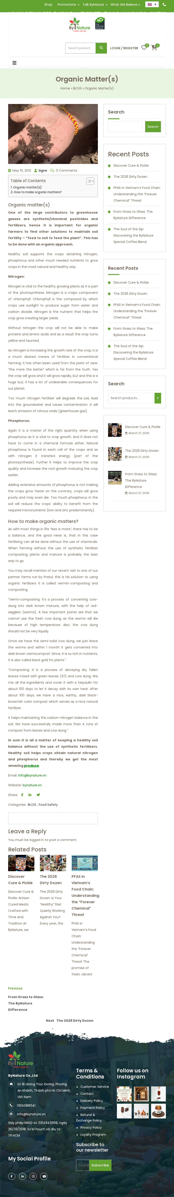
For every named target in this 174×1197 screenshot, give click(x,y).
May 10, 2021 (21, 170)
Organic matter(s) (27, 187)
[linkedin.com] (30, 795)
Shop (48, 4)
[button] (29, 63)
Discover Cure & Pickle (20, 879)
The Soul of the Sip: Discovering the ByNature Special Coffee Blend (133, 235)
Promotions (67, 4)
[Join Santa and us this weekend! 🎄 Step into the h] (124, 1093)
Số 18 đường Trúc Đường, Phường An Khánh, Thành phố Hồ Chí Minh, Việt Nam (44, 1090)
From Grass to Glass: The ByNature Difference (141, 480)
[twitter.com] (38, 795)
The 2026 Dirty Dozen (51, 879)
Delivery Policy (91, 1100)
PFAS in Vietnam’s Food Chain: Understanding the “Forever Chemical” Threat (85, 895)
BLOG (77, 88)
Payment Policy (92, 1107)
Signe (42, 170)
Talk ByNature (93, 4)
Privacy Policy (91, 1127)
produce (31, 765)
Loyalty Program (93, 1134)
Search (101, 48)
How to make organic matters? (38, 192)
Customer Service (94, 1086)
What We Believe (124, 4)
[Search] (158, 398)
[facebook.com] (22, 795)
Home (65, 88)
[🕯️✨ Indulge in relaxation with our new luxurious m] (158, 1111)
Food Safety (48, 804)
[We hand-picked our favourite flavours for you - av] (124, 1111)
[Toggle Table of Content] (88, 181)
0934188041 (26, 1105)
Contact (87, 1093)
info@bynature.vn (32, 775)
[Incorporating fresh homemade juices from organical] (141, 1111)
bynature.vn (32, 785)
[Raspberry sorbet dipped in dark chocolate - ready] (158, 1093)
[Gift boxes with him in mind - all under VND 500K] (141, 1093)
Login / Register (124, 48)
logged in (36, 840)
